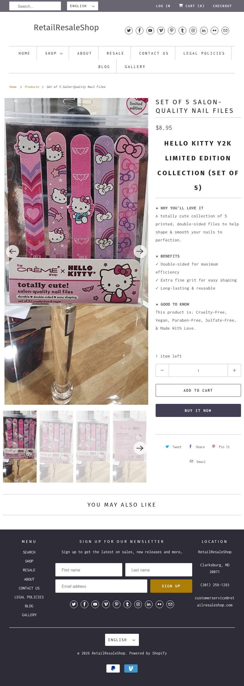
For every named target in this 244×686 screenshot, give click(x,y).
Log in (163, 6)
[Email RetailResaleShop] (225, 30)
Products (33, 86)
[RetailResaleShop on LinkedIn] (204, 30)
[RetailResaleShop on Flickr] (214, 30)
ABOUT (84, 53)
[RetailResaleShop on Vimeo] (161, 30)
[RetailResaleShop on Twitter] (129, 30)
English (79, 6)
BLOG (104, 67)
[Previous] (12, 251)
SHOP (51, 53)
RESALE (116, 53)
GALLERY (135, 67)
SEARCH (29, 552)
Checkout (222, 6)
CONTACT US (154, 53)
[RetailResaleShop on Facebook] (139, 30)
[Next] (140, 251)
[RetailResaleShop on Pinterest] (172, 30)
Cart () (194, 6)
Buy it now (198, 410)
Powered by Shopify (148, 653)
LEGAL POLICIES (204, 53)
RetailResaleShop (108, 653)
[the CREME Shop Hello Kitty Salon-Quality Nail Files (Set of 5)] (76, 251)
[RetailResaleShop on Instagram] (193, 30)
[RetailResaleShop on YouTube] (150, 30)
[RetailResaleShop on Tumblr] (182, 30)
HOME (25, 53)
